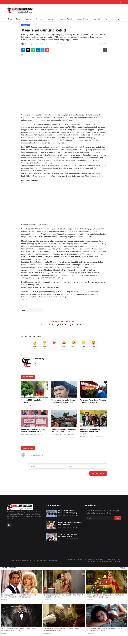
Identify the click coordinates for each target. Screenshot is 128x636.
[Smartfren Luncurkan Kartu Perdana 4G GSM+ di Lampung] (51, 537)
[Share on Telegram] (42, 50)
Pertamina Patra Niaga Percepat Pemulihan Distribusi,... (93, 401)
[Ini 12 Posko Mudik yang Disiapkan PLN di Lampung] (51, 513)
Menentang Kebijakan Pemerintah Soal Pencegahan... (70, 524)
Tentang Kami (70, 559)
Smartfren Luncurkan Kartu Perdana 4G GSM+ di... (67, 535)
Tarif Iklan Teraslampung (105, 561)
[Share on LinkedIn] (38, 50)
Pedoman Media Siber (112, 559)
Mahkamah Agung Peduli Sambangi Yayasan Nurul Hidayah (90, 431)
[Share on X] (28, 50)
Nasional (28, 19)
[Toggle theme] (120, 2)
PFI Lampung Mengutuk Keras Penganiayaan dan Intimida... (63, 401)
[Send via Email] (47, 50)
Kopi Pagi (96, 19)
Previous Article (57, 321)
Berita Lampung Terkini (35, 310)
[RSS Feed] (35, 363)
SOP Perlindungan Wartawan (93, 559)
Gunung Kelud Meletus (74, 325)
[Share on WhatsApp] (33, 50)
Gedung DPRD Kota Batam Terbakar (31, 401)
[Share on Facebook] (23, 50)
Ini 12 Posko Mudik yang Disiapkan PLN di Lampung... (68, 512)
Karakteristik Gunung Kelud (52, 325)
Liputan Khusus (82, 19)
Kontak (117, 561)
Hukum (39, 19)
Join (118, 518)
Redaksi (79, 559)
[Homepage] (20, 10)
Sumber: (24, 299)
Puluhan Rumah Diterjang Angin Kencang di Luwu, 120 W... (64, 430)
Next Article (69, 321)
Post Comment (97, 473)
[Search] (118, 18)
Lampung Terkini (66, 19)
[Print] (105, 50)
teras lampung (38, 359)
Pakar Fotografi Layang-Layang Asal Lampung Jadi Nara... (33, 430)
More (106, 19)
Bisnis (18, 19)
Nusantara (51, 19)
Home (10, 19)
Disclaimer (91, 561)
